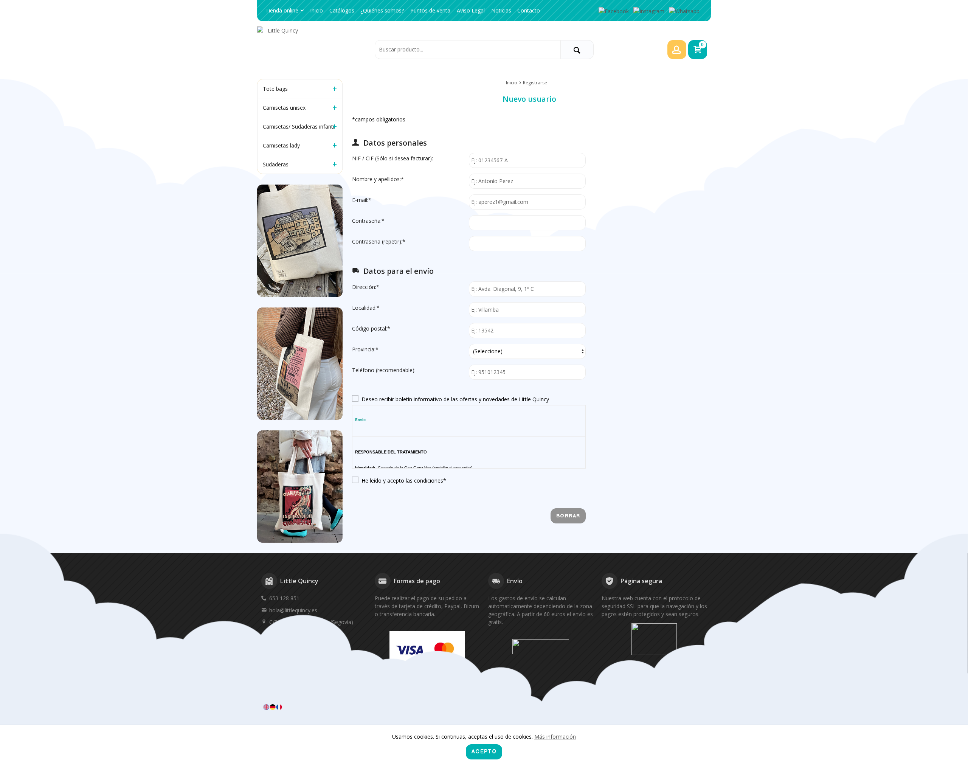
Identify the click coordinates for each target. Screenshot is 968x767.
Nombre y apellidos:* (378, 179)
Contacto (528, 10)
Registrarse (535, 82)
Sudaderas (276, 164)
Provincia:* (365, 349)
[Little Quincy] (314, 49)
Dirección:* (365, 286)
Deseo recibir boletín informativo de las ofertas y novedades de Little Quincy (455, 399)
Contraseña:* (368, 220)
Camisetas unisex (284, 107)
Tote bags (275, 88)
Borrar (568, 516)
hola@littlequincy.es (293, 610)
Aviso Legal (471, 10)
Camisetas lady (281, 145)
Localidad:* (366, 307)
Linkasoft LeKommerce (683, 707)
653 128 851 (284, 598)
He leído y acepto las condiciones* (403, 480)
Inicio (316, 10)
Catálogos (341, 10)
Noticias (501, 10)
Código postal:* (371, 328)
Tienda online (281, 10)
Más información (555, 736)
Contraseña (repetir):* (378, 241)
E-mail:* (361, 199)
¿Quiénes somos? (382, 10)
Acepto (484, 751)
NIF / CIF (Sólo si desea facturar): (392, 158)
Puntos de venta (430, 10)
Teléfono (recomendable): (384, 370)
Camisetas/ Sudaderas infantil (299, 126)
